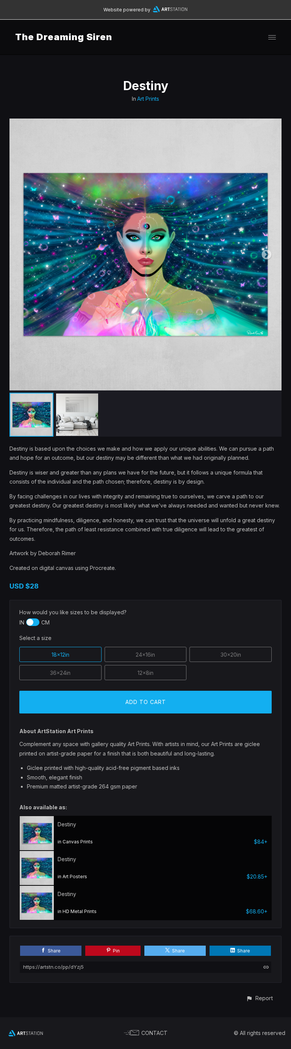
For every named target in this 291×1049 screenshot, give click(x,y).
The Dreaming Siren (63, 36)
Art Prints (148, 98)
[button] (259, 998)
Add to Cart (145, 702)
